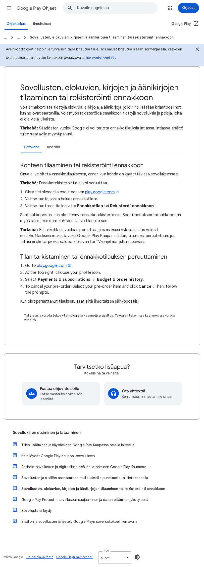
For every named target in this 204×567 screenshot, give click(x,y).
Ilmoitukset (42, 24)
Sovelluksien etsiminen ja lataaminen (47, 432)
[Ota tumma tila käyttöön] (137, 557)
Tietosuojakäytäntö (39, 557)
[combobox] (117, 8)
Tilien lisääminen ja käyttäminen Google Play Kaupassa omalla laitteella (77, 445)
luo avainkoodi (98, 58)
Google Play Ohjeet (36, 8)
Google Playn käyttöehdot (74, 557)
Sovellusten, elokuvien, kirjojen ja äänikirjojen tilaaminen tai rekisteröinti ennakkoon (93, 488)
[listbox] (115, 557)
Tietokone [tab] (31, 147)
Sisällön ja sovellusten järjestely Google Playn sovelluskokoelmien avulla (79, 521)
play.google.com (100, 192)
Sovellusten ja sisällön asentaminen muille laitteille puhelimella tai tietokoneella (84, 478)
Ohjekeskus (16, 24)
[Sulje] (197, 50)
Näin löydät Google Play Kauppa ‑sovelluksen (58, 456)
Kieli (106, 551)
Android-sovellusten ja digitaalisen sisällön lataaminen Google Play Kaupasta (83, 467)
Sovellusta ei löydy (36, 510)
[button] (9, 8)
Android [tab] (53, 147)
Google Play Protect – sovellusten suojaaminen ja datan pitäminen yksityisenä (84, 499)
